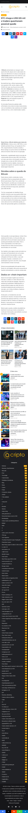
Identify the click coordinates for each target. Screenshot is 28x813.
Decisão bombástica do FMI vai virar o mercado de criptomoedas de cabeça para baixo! (18, 414)
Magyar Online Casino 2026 (8, 675)
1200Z (3, 767)
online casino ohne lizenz (8, 532)
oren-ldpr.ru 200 (6, 642)
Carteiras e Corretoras (7, 480)
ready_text (4, 501)
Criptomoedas (5, 477)
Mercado (4, 470)
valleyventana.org (6, 742)
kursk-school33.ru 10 (7, 561)
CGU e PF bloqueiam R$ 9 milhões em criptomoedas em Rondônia (20, 343)
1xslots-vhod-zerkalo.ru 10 (8, 718)
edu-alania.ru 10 (6, 549)
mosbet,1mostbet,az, (7, 563)
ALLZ (3, 730)
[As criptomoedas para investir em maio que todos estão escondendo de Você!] (5, 387)
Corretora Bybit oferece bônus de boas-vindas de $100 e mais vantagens (18, 431)
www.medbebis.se (6, 769)
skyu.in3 (4, 704)
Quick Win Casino (6, 585)
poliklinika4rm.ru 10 (6, 580)
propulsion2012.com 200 (8, 644)
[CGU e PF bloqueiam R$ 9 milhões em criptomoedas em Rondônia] (21, 335)
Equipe (15, 800)
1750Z (3, 762)
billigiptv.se (4, 759)
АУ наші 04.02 (5, 590)
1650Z (3, 735)
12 (2, 702)
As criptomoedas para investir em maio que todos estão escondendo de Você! (17, 385)
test (3, 678)
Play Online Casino (6, 635)
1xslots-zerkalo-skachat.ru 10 (9, 725)
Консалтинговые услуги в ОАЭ (9, 516)
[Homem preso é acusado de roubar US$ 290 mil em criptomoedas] (7, 335)
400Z (3, 740)
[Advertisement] (14, 54)
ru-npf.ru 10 (5, 547)
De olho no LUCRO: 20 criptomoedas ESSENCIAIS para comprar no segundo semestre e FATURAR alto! (18, 423)
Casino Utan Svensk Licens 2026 (10, 616)
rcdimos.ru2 (5, 755)
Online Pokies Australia (7, 632)
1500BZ (4, 781)
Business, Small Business (8, 468)
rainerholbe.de (5, 738)
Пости (3, 592)
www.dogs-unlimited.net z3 (8, 687)
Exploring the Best (6, 716)
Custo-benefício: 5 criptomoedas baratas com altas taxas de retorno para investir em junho (17, 395)
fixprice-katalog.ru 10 (7, 594)
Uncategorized (5, 680)
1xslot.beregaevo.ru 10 (7, 611)
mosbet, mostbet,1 (6, 661)
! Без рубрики (5, 497)
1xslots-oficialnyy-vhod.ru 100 (9, 709)
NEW (3, 525)
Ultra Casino (5, 573)
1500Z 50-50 (5, 776)
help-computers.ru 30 (7, 597)
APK (3, 604)
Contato (19, 800)
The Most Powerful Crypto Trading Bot (11, 539)
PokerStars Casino (6, 542)
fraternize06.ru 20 (6, 647)
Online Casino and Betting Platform (10, 520)
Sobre (11, 800)
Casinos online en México (8, 697)
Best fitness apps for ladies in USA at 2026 (12, 544)
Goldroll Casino (5, 570)
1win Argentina (5, 537)
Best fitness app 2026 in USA (9, 559)
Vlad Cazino (5, 556)
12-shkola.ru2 (5, 706)
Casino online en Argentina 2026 (10, 578)
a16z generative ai (6, 513)
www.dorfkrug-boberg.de (8, 764)
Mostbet (4, 506)
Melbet (3, 523)
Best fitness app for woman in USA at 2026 (12, 666)
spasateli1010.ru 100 (7, 723)
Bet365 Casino (5, 554)
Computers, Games (6, 492)
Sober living (5, 511)
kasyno (3, 630)
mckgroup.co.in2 (6, 652)
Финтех (4, 508)
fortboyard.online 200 (7, 637)
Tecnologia (4, 475)
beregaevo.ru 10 (6, 690)
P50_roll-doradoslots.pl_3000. (9, 685)
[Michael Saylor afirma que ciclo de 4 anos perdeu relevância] (7, 354)
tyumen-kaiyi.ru (6, 728)
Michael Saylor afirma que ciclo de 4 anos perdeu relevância (6, 362)
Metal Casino (5, 575)
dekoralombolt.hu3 (6, 659)
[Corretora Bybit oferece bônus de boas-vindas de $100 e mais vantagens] (5, 433)
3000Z (3, 752)
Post (3, 473)
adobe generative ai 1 (7, 654)
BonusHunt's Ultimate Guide (8, 721)
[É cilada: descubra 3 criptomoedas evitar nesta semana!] (5, 378)
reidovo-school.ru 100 (7, 582)
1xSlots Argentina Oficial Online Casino (11, 618)
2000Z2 (4, 757)
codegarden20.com (6, 613)
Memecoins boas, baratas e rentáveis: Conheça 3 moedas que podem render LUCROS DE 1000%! (17, 405)
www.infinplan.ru (6, 750)
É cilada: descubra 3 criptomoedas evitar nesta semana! (17, 376)
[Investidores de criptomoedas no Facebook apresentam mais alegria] (21, 354)
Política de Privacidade (14, 803)
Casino (3, 487)
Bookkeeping (5, 518)
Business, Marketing (7, 694)
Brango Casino (5, 566)
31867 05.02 (5, 551)
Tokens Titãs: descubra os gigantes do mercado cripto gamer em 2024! (17, 440)
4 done (3, 621)
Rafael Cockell (6, 27)
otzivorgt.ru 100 (6, 609)
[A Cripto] (14, 6)
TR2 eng (4, 535)
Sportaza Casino (6, 606)
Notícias (7, 11)
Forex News (5, 663)
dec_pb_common (6, 714)
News (3, 485)
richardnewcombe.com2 (8, 568)
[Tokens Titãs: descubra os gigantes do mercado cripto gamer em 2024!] (5, 443)
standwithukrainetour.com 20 (9, 640)
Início (3, 11)
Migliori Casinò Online (7, 599)
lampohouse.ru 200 (6, 673)
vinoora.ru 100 (5, 587)
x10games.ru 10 (6, 711)
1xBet (3, 699)
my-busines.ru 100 (6, 625)
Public (3, 489)
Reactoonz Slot (5, 628)
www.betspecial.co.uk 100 (8, 668)
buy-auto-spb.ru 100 (7, 601)
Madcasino (4, 623)
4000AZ (4, 745)
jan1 (3, 692)
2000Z (3, 494)
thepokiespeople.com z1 (8, 683)
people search (5, 671)
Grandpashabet (5, 649)
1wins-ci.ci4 (5, 656)
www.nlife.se (5, 733)
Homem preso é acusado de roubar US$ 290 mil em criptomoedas (7, 343)
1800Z (3, 772)
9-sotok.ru (4, 774)
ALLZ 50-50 (5, 747)
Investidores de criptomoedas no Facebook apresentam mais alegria (20, 363)
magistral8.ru (5, 779)
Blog (3, 482)
